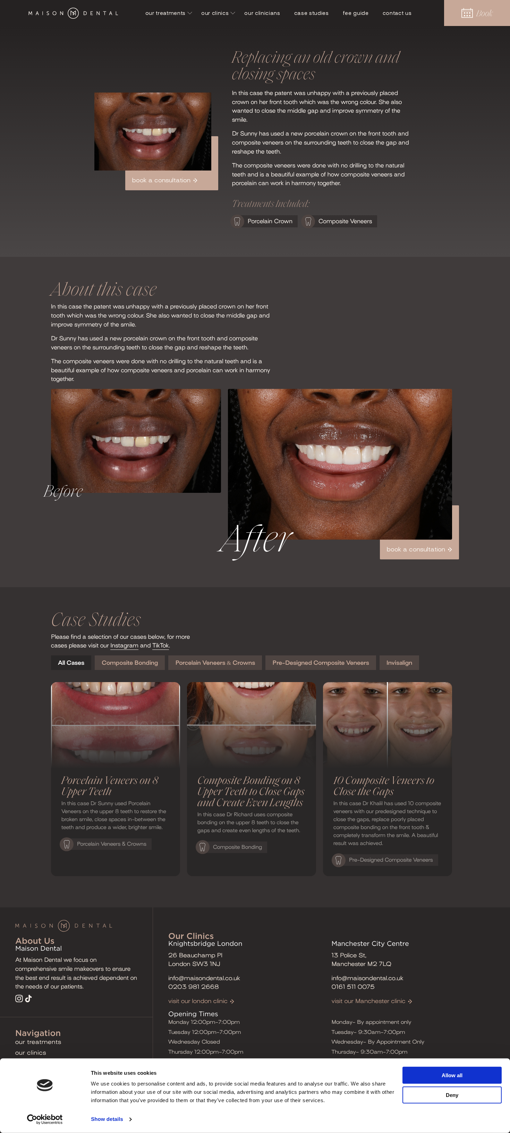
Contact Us (397, 13)
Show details (107, 1119)
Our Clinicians (262, 13)
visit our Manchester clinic (369, 1001)
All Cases (71, 663)
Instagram (124, 645)
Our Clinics (215, 13)
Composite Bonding (130, 663)
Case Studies (311, 13)
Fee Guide (356, 13)
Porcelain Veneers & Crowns (215, 663)
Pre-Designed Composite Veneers (320, 663)
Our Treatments (165, 13)
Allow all (452, 1075)
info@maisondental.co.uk (204, 978)
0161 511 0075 (353, 987)
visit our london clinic (198, 1001)
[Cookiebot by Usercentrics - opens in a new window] (45, 1119)
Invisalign (399, 663)
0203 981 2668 (193, 987)
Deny (452, 1095)
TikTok (160, 645)
